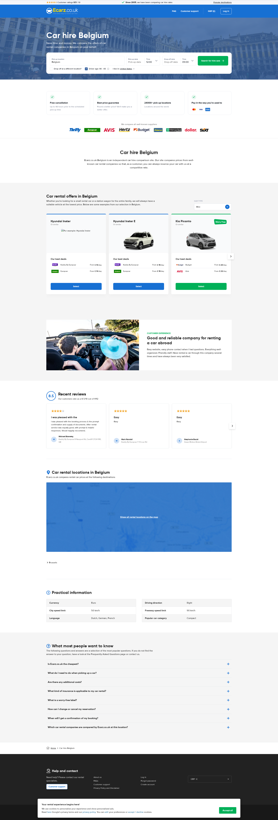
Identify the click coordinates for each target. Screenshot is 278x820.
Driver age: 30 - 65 (97, 69)
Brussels (53, 562)
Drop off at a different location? (67, 69)
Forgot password (148, 781)
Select (76, 286)
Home (53, 748)
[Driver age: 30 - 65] (86, 68)
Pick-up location (58, 59)
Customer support (190, 11)
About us (98, 777)
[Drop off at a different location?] (51, 68)
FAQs (96, 781)
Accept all (228, 810)
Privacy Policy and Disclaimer (106, 788)
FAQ (174, 11)
